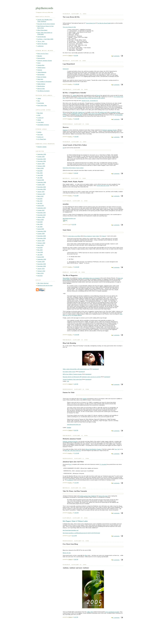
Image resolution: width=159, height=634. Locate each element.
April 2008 (40, 222)
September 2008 (41, 231)
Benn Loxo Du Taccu (42, 53)
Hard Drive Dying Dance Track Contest (73, 167)
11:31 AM (76, 453)
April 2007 (40, 198)
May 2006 (40, 173)
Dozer (39, 62)
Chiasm (104, 236)
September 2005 (41, 154)
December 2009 (41, 266)
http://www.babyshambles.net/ (70, 530)
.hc (69, 224)
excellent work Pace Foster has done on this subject (90, 98)
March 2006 (40, 168)
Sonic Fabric (95, 236)
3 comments (116, 513)
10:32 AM (76, 118)
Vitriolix (39, 120)
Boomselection (41, 58)
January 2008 (41, 217)
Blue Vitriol (40, 113)
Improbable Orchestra (43, 124)
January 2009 (41, 240)
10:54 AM (76, 334)
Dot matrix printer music (69, 371)
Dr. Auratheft (103, 464)
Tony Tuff (116, 449)
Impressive (66, 68)
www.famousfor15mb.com (74, 424)
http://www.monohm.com (69, 218)
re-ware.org (40, 117)
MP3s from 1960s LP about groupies (72, 374)
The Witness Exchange (43, 90)
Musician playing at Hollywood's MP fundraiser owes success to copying (82, 376)
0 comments (116, 56)
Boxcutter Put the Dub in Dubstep (46, 23)
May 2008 (40, 224)
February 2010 (41, 271)
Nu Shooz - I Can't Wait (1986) (45, 39)
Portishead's (74, 113)
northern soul (103, 112)
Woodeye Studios (42, 146)
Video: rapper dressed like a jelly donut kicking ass (76, 369)
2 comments (116, 483)
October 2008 (41, 233)
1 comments (116, 137)
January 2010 (41, 268)
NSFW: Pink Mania (42, 43)
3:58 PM (76, 512)
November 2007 (41, 212)
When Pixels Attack (42, 30)
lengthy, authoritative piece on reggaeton (89, 278)
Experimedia (40, 103)
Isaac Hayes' (91, 113)
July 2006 (39, 177)
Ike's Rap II (98, 113)
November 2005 (41, 159)
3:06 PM (76, 559)
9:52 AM (76, 55)
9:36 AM (76, 173)
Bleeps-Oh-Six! (67, 552)
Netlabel (85, 398)
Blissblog (39, 56)
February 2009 (41, 243)
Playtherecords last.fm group (44, 285)
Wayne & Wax (41, 88)
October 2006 (41, 184)
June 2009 (40, 252)
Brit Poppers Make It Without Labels (75, 521)
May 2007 (40, 201)
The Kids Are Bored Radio (104, 23)
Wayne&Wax (66, 278)
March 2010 (40, 273)
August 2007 (40, 205)
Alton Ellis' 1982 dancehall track (73, 450)
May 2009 (40, 250)
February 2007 (41, 194)
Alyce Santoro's (88, 236)
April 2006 (40, 170)
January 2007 (41, 191)
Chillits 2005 (90, 611)
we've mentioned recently (112, 611)
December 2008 (41, 238)
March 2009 (40, 245)
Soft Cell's (75, 112)
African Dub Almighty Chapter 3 (93, 449)
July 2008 (39, 226)
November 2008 (41, 236)
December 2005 (41, 161)
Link (68, 381)
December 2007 (41, 215)
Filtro (38, 100)
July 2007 (39, 203)
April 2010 (40, 275)
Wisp (86, 555)
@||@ (38, 115)
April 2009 (40, 247)
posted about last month (103, 185)
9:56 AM (76, 136)
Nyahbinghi (70, 480)
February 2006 (41, 166)
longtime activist (83, 496)
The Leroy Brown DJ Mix (69, 27)
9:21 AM (76, 195)
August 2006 (40, 180)
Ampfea (39, 132)
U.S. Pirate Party (41, 139)
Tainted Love (81, 112)
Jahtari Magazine (41, 72)
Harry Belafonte (92, 496)
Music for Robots (41, 77)
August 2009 (40, 257)
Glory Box (80, 113)
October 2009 (41, 261)
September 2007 (41, 208)
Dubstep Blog (40, 65)
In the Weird (40, 122)
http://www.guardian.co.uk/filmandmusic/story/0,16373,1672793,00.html (81, 533)
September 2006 (41, 182)
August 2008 (40, 229)
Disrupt (98, 95)
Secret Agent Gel (90, 23)
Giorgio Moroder (41, 36)
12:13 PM (74, 535)
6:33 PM (76, 617)
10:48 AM (76, 84)
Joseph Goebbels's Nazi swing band (72, 379)
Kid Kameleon (40, 74)
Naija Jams (40, 79)
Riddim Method (41, 84)
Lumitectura (40, 46)
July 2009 (39, 254)
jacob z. (70, 84)
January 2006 (41, 163)
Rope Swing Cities (42, 105)
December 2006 (41, 189)
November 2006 (41, 187)
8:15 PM (74, 224)
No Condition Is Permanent (44, 81)
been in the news (103, 496)
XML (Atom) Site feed (42, 283)
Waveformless (41, 86)
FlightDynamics (41, 67)
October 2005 (41, 156)
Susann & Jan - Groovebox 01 (90, 100)
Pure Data (40, 134)
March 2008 (40, 219)
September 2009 (41, 259)
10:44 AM (76, 267)
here (70, 464)
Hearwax (39, 69)
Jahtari (39, 98)
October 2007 (41, 210)
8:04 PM (76, 430)
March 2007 (40, 196)
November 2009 (41, 264)
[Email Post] (121, 56)
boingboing (95, 369)
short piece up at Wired (74, 236)
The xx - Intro (40, 41)
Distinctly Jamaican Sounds (44, 60)
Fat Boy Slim (78, 114)
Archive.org (40, 137)
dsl (63, 147)
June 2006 (40, 175)
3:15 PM (76, 482)
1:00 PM (76, 384)
